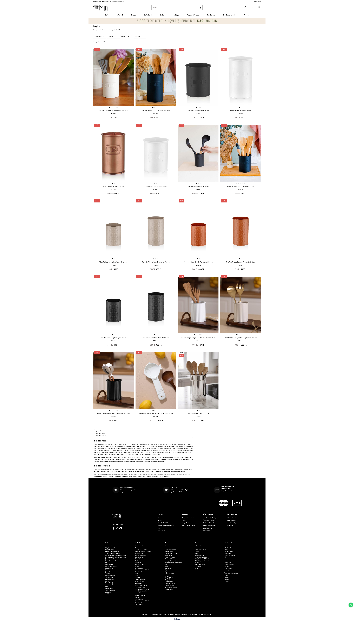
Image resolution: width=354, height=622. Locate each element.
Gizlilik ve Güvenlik (208, 523)
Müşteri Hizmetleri (188, 518)
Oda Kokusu (168, 568)
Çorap (197, 570)
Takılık (196, 553)
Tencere (137, 577)
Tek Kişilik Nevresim (141, 591)
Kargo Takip (186, 523)
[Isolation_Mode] (117, 516)
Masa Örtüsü (139, 604)
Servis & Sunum (109, 564)
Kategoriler (98, 36)
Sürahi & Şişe (109, 577)
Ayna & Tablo (169, 551)
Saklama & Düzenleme (142, 546)
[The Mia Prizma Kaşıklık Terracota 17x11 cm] (240, 229)
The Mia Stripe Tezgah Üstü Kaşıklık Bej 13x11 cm (240, 338)
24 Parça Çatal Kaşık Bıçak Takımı (115, 555)
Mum (166, 548)
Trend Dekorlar (169, 573)
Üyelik (184, 520)
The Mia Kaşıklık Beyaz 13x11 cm (155, 186)
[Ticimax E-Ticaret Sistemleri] (177, 619)
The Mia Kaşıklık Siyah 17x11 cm (198, 186)
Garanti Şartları (207, 528)
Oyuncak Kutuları (200, 564)
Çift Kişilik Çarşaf (140, 587)
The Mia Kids (228, 548)
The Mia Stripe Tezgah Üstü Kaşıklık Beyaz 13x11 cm (198, 338)
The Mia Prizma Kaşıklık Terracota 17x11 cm (240, 262)
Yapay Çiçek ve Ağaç (171, 553)
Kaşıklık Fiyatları (101, 435)
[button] (109, 107)
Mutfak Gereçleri (140, 555)
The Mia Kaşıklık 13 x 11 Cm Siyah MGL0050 (240, 186)
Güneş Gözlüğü (231, 520)
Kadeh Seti (108, 594)
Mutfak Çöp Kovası (141, 550)
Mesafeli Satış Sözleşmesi (211, 518)
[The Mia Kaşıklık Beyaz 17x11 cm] (240, 77)
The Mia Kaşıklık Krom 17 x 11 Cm (198, 413)
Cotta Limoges (229, 564)
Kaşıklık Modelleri (102, 433)
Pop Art (227, 581)
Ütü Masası (198, 566)
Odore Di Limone (230, 555)
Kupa (106, 562)
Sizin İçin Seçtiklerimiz (231, 573)
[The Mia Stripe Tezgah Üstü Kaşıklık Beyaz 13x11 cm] (198, 304)
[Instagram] (116, 528)
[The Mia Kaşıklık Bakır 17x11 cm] (113, 153)
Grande (227, 566)
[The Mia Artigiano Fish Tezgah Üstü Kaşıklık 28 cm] (156, 380)
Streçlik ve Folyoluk (141, 564)
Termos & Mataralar (201, 548)
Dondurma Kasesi (110, 585)
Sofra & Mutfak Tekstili (142, 570)
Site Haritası (161, 531)
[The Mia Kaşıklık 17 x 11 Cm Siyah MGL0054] (156, 77)
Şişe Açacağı (139, 568)
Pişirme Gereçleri (140, 579)
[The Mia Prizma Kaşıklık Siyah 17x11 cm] (156, 304)
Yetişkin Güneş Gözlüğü (202, 559)
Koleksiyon (230, 525)
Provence (227, 561)
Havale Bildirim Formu (209, 525)
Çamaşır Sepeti (169, 581)
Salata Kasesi (109, 588)
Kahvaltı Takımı (109, 550)
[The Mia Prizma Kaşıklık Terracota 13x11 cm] (198, 229)
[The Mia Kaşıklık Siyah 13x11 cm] (198, 77)
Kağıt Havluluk (139, 559)
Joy (225, 572)
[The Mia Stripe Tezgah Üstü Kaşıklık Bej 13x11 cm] (240, 304)
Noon (226, 575)
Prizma (227, 579)
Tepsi (106, 570)
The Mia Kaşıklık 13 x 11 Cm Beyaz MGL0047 (113, 110)
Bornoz (137, 597)
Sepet (167, 572)
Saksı (166, 564)
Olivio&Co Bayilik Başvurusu (166, 525)
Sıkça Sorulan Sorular (188, 525)
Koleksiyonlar (229, 551)
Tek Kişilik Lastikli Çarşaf (142, 589)
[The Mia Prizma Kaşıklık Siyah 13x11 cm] (113, 304)
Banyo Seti (168, 580)
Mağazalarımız (162, 518)
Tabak (107, 581)
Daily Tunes (228, 568)
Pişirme (137, 573)
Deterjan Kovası (170, 583)
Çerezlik (107, 572)
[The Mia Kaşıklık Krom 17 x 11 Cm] (198, 380)
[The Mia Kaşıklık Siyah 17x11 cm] (198, 153)
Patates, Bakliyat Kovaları (143, 551)
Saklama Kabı (139, 553)
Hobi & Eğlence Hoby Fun (202, 561)
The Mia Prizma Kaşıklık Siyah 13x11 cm (113, 338)
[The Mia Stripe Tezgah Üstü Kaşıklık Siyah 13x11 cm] (113, 380)
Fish (226, 557)
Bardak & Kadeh (110, 590)
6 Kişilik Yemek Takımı (111, 548)
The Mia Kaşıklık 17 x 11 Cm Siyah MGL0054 (156, 110)
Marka (111, 36)
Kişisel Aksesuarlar (200, 550)
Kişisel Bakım (198, 546)
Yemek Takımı (109, 546)
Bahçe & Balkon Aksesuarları (173, 562)
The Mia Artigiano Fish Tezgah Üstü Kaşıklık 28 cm (156, 413)
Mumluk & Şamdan (170, 550)
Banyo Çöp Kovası (170, 578)
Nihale (137, 566)
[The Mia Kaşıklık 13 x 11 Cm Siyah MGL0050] (240, 153)
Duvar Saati (168, 555)
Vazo (166, 546)
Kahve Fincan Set (110, 561)
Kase (106, 586)
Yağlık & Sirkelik (109, 579)
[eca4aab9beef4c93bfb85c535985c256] (223, 503)
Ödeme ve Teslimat (209, 520)
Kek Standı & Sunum (111, 566)
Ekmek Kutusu (139, 557)
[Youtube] (120, 528)
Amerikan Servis (140, 572)
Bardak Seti (108, 592)
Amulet (227, 577)
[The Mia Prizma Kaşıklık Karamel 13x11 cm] (113, 229)
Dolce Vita (228, 562)
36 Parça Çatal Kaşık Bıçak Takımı (115, 557)
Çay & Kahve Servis (111, 559)
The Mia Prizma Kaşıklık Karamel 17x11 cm (156, 262)
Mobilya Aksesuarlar (171, 561)
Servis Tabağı (109, 583)
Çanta (197, 551)
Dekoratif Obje (169, 559)
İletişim (160, 520)
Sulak (166, 566)
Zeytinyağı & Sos (140, 581)
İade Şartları (206, 531)
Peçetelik (138, 562)
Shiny (226, 550)
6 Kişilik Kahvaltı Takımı (112, 551)
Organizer (168, 570)
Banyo (167, 576)
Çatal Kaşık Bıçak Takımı (234, 523)
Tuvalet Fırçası (169, 585)
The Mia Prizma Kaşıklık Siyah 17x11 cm (156, 338)
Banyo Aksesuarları (171, 588)
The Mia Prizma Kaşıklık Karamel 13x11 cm (113, 262)
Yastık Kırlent (139, 599)
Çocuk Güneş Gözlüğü (201, 557)
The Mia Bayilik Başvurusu (165, 523)
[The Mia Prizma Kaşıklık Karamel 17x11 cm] (156, 229)
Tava (136, 575)
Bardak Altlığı (109, 568)
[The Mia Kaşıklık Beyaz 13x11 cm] (156, 153)
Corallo (227, 559)
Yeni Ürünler (228, 546)
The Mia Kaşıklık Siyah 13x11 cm (198, 110)
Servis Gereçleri (110, 575)
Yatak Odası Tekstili (141, 585)
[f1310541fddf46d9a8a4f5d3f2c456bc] (237, 503)
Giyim (196, 568)
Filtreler (137, 36)
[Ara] (200, 7)
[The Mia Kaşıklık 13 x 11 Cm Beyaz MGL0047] (113, 77)
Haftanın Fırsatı (231, 518)
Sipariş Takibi (257, 1)
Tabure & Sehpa (170, 557)
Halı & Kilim (138, 593)
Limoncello (228, 553)
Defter (197, 562)
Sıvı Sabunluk (169, 589)
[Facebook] (113, 528)
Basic (226, 583)
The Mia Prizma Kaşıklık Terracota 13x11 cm (198, 262)
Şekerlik (107, 573)
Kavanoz (137, 548)
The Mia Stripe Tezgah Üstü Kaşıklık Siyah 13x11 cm (113, 413)
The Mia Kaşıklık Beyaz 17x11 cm (240, 110)
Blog (159, 528)
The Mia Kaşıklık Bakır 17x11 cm (113, 186)
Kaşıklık (137, 561)
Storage (227, 570)
